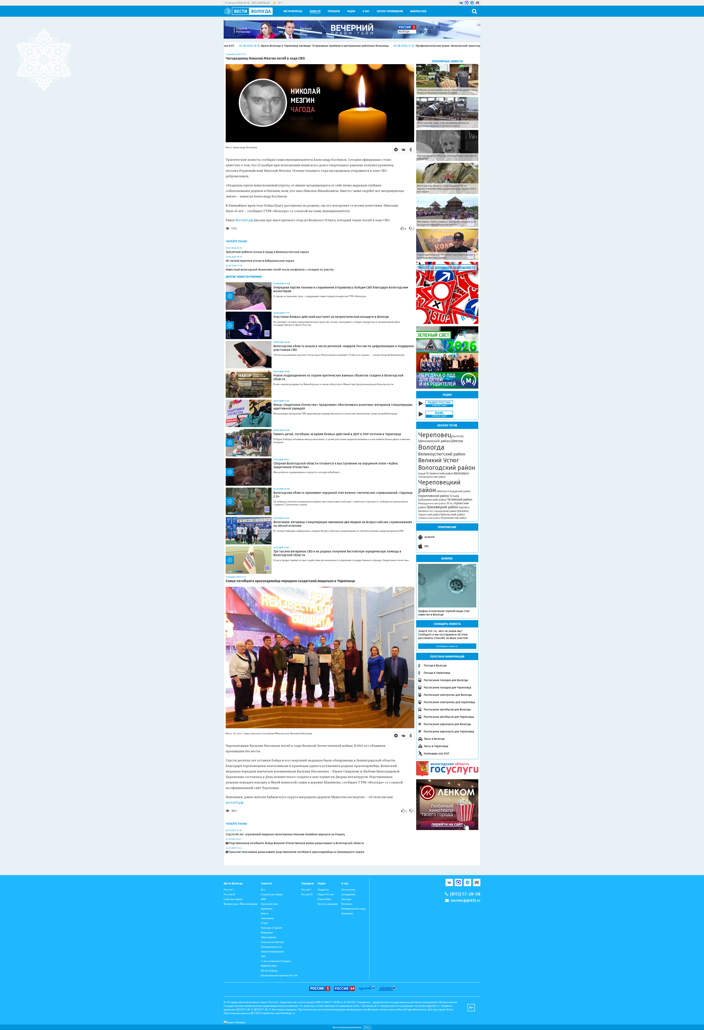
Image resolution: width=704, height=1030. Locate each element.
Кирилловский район (433, 496)
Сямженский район (429, 517)
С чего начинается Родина (276, 961)
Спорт (264, 922)
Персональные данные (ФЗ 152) (241, 1013)
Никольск (443, 491)
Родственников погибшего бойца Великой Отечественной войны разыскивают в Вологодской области (296, 843)
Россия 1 (228, 889)
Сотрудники (348, 894)
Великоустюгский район (441, 454)
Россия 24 (229, 894)
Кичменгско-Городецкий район (437, 511)
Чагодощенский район (431, 476)
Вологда (431, 447)
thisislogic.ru (288, 1013)
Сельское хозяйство (272, 942)
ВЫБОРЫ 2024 (269, 965)
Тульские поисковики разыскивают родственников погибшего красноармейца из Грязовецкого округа (296, 852)
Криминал (266, 908)
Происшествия (269, 903)
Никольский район (452, 514)
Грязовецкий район (442, 507)
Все (263, 889)
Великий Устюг (438, 460)
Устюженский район (439, 473)
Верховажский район (454, 517)
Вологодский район (446, 467)
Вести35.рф (244, 220)
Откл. (367, 1027)
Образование (268, 937)
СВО (263, 956)
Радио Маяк (324, 899)
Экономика (267, 918)
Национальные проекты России (279, 975)
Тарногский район (429, 514)
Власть (265, 913)
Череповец (435, 435)
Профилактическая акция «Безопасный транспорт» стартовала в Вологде (355, 45)
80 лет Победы (269, 970)
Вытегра (457, 436)
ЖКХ (263, 899)
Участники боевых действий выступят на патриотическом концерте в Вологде (331, 317)
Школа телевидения (390, 11)
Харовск (464, 507)
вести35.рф (234, 802)
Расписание (348, 889)
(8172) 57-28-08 (465, 894)
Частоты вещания (328, 903)
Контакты (346, 903)
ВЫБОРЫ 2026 (418, 11)
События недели (233, 899)
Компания (347, 913)
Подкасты (323, 889)
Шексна (456, 441)
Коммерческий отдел (353, 908)
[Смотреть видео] (249, 296)
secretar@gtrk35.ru (465, 900)
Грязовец (463, 511)
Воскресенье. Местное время (240, 903)
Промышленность (271, 946)
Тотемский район (459, 499)
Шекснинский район (434, 441)
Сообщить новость (447, 646)
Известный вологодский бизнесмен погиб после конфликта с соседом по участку (280, 269)
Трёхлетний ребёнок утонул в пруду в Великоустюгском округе (267, 252)
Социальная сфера (272, 894)
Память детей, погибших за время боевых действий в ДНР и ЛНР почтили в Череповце (337, 434)
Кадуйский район (460, 491)
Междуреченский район (432, 503)
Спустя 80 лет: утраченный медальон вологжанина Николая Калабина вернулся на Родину (285, 834)
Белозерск (461, 473)
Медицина (267, 932)
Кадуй (422, 473)
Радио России (326, 894)
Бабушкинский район (432, 499)
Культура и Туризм (271, 927)
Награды (346, 899)
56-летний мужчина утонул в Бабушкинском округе (260, 260)
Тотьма (454, 496)
